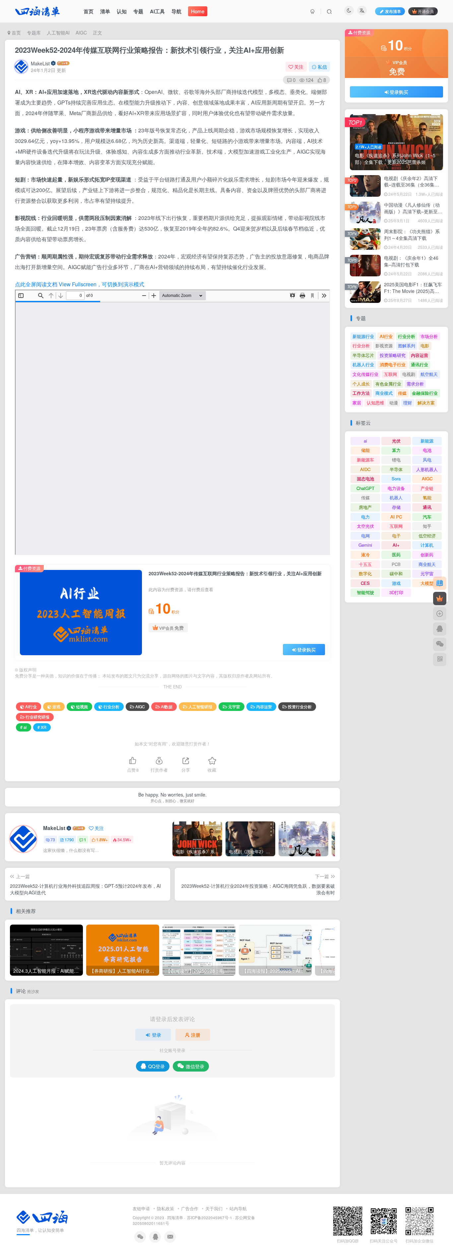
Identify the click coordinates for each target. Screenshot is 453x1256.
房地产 (365, 507)
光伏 (396, 441)
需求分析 (415, 384)
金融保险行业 (425, 393)
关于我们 (214, 1208)
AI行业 (31, 706)
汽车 (427, 517)
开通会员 (426, 11)
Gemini (365, 545)
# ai (23, 727)
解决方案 (426, 402)
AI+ (396, 545)
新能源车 (365, 459)
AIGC (81, 32)
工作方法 (361, 393)
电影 (425, 345)
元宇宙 (234, 706)
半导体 (396, 469)
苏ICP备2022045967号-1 (209, 1217)
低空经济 (427, 535)
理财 (407, 402)
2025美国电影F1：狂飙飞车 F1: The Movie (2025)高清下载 (413, 291)
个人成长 (361, 384)
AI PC (396, 517)
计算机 (427, 545)
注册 (195, 1034)
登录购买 (306, 649)
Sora (396, 478)
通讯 (427, 507)
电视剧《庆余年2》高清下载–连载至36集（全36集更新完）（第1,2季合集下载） (413, 184)
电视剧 (408, 374)
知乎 (427, 526)
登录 (156, 1034)
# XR (41, 727)
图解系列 (406, 345)
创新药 (427, 554)
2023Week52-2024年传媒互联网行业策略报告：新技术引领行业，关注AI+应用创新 (149, 49)
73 (52, 839)
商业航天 (427, 564)
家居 (357, 402)
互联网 (390, 374)
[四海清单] (42, 1216)
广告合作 (189, 1208)
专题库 (34, 32)
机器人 (396, 497)
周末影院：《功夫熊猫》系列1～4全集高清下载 (412, 234)
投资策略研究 (393, 355)
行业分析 (111, 706)
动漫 (393, 402)
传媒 (402, 393)
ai (365, 441)
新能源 (427, 441)
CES (365, 583)
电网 (365, 535)
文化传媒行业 (365, 374)
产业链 (427, 488)
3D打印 (396, 592)
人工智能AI (58, 32)
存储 (396, 507)
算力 (396, 450)
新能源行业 (363, 336)
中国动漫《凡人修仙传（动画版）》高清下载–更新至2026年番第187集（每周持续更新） (412, 214)
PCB (396, 564)
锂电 (396, 459)
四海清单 (175, 1217)
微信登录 (195, 1066)
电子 (396, 535)
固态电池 (365, 478)
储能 (365, 450)
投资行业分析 (300, 706)
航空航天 (429, 374)
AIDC (365, 469)
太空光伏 (365, 526)
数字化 (365, 573)
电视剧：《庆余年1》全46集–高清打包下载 (411, 261)
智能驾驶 (365, 592)
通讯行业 (419, 364)
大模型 (427, 583)
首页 (15, 32)
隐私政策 (165, 1208)
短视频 (82, 706)
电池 (427, 450)
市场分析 (429, 336)
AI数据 (166, 706)
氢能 (427, 497)
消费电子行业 (393, 364)
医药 (396, 554)
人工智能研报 (200, 706)
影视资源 (384, 345)
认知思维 (375, 402)
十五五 (365, 564)
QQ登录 (156, 1066)
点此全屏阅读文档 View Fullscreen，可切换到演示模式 (79, 284)
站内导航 (238, 1208)
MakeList (40, 63)
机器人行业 (363, 364)
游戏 (56, 706)
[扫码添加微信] (439, 644)
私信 (322, 66)
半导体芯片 (363, 355)
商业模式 (384, 393)
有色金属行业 (388, 384)
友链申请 (141, 1208)
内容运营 (264, 706)
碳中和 (396, 573)
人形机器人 (427, 469)
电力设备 (396, 488)
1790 (69, 839)
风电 (427, 459)
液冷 (365, 554)
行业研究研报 (37, 717)
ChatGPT (365, 488)
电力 (365, 517)
